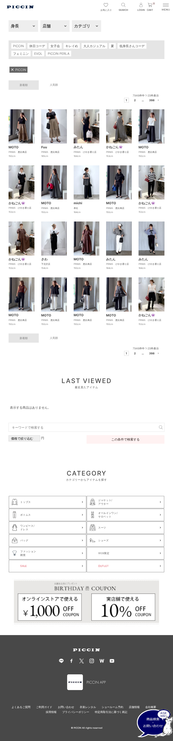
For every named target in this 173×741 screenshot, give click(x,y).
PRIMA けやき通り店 (85, 152)
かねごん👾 (114, 147)
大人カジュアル (94, 46)
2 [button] (135, 100)
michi (78, 203)
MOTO (13, 147)
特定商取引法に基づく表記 (111, 712)
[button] (158, 101)
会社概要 (150, 707)
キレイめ (71, 46)
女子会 (55, 46)
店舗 (47, 26)
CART (151, 7)
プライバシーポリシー (75, 712)
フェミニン (21, 53)
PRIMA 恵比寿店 (18, 152)
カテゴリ (82, 26)
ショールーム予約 (112, 707)
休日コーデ (37, 46)
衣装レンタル (88, 707)
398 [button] (151, 100)
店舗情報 (134, 707)
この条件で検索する (125, 439)
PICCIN (18, 46)
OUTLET (103, 566)
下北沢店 (45, 264)
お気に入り (105, 10)
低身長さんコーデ (132, 46)
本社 (76, 208)
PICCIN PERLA (58, 53)
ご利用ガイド (44, 707)
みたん (78, 147)
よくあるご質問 (20, 707)
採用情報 (51, 712)
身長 (15, 26)
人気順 (54, 84)
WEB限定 (103, 553)
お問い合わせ (66, 707)
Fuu (44, 147)
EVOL (38, 53)
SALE (23, 566)
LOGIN (141, 10)
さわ (44, 259)
